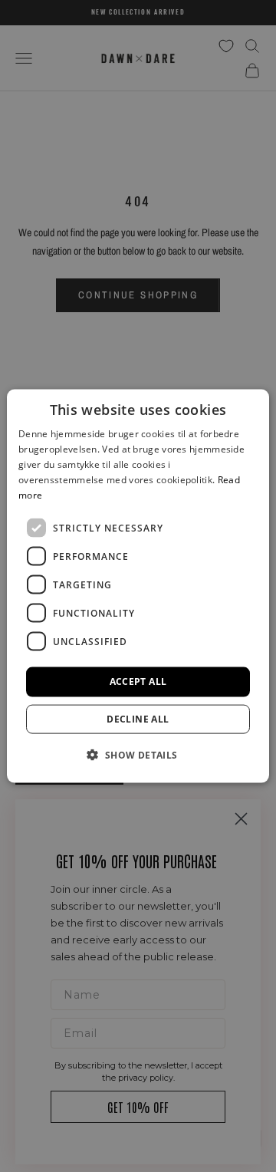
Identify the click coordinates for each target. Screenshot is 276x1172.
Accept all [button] (138, 681)
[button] (137, 754)
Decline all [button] (138, 718)
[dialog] (138, 586)
